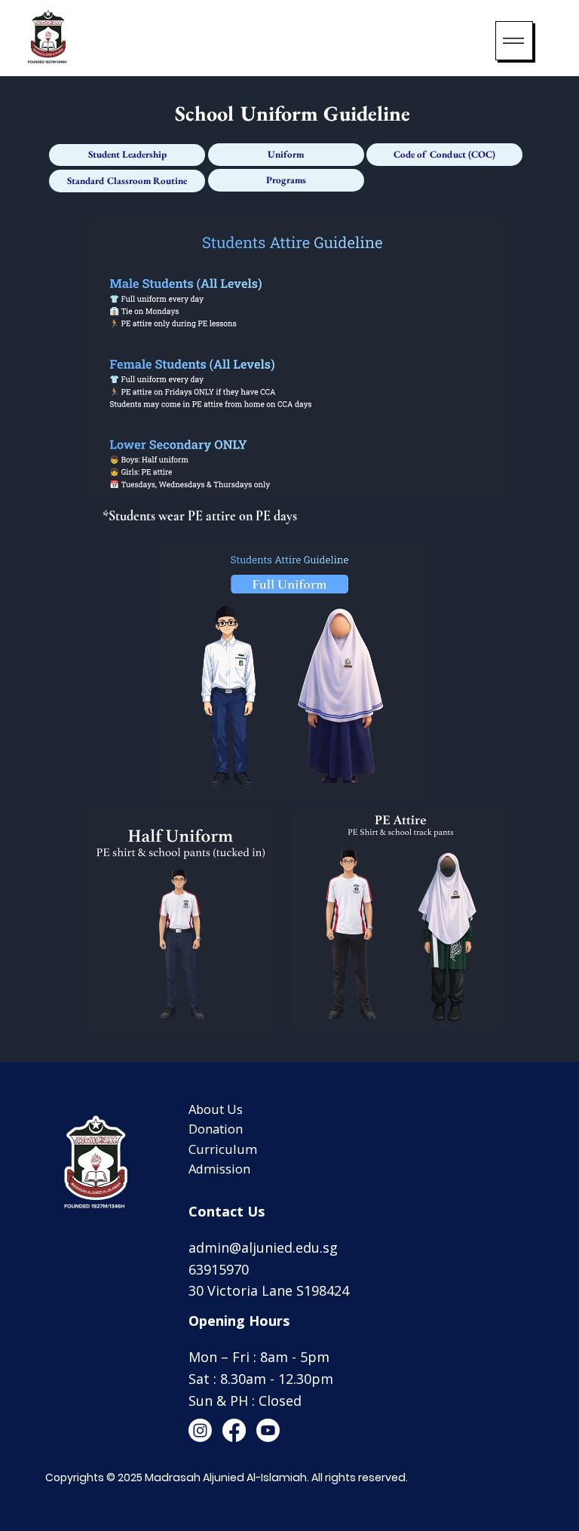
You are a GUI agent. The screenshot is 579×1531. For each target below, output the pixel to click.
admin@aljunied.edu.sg (263, 1247)
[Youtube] (268, 1430)
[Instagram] (200, 1430)
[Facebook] (234, 1430)
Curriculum (222, 1149)
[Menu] (514, 40)
